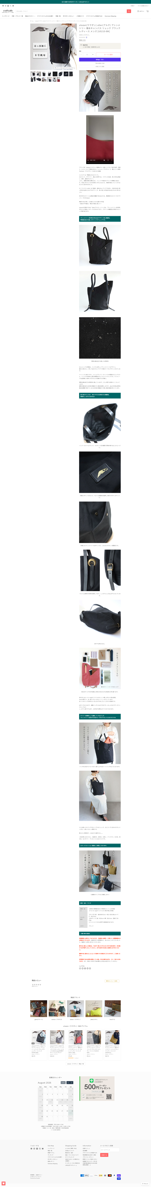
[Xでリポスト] (85, 968)
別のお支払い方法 (100, 63)
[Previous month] (68, 1082)
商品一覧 (50, 1150)
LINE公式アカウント (70, 1165)
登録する (104, 1155)
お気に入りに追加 (100, 66)
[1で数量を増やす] (93, 54)
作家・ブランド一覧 (17, 16)
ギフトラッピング (69, 1157)
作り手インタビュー (68, 16)
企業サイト (85, 1148)
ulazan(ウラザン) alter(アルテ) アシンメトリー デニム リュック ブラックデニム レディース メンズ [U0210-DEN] (94, 1049)
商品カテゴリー (29, 16)
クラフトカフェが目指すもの (94, 16)
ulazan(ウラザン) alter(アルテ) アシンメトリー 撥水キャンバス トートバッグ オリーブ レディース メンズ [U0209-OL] (112, 1049)
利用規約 (32, 1175)
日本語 (132, 6)
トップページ (5, 16)
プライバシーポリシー (88, 1157)
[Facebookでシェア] (83, 968)
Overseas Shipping (110, 16)
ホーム (31, 21)
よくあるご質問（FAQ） (71, 1148)
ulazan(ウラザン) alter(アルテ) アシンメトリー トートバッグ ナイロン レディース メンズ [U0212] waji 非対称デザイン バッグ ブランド (57, 1049)
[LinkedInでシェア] (87, 968)
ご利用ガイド (80, 16)
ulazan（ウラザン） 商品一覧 (75, 1064)
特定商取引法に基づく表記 (89, 1155)
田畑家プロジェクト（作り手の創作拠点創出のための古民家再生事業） (90, 1163)
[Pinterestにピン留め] (90, 968)
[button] (33, 73)
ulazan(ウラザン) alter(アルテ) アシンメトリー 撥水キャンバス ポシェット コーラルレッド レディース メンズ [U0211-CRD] (75, 1049)
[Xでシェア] (80, 968)
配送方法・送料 (69, 1152)
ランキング (50, 1155)
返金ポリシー (39, 1175)
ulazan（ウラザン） (84, 34)
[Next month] (71, 1082)
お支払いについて (69, 1150)
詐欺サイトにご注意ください (90, 1159)
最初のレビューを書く (112, 981)
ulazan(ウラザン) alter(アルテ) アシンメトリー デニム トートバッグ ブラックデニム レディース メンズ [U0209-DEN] (39, 1049)
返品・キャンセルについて (71, 1155)
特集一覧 (58, 16)
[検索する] (129, 11)
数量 (80, 51)
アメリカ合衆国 (143, 6)
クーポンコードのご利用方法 (72, 1163)
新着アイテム (51, 1152)
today (63, 1082)
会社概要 (85, 1150)
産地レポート (51, 1161)
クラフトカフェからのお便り (45, 16)
